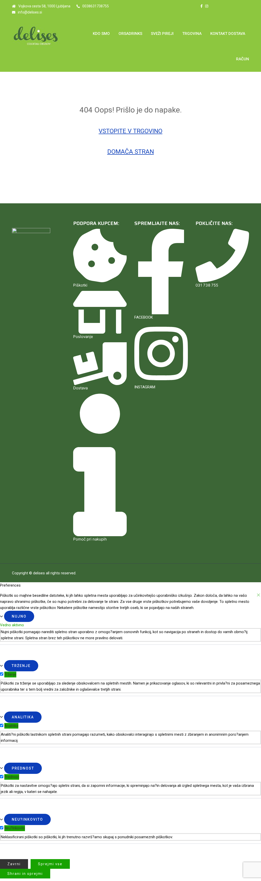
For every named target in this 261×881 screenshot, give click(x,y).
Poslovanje (83, 336)
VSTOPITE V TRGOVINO (130, 131)
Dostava (80, 388)
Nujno (19, 616)
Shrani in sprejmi (25, 874)
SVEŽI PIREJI (162, 33)
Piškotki (80, 285)
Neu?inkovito (27, 819)
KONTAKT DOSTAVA (227, 33)
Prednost (23, 768)
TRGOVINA (192, 33)
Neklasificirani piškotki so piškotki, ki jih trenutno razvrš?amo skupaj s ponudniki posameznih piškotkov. (87, 837)
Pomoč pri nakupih (90, 539)
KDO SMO (101, 33)
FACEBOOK (143, 317)
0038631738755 (95, 6)
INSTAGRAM (144, 387)
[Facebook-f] (201, 6)
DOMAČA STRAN (130, 151)
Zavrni (14, 864)
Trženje (21, 666)
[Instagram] (206, 6)
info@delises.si (30, 12)
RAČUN (242, 59)
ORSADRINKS (130, 33)
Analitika (23, 717)
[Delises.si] (39, 35)
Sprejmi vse (50, 864)
